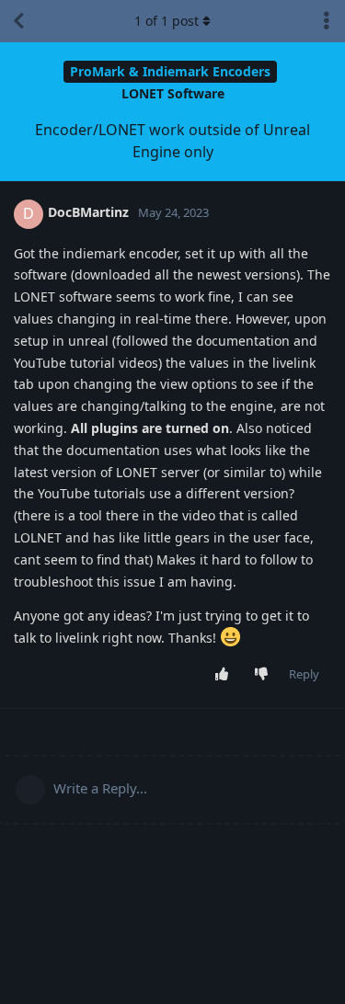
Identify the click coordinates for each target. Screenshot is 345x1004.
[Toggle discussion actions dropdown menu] (326, 21)
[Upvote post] (226, 675)
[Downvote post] (265, 675)
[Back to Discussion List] (18, 21)
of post (166, 20)
